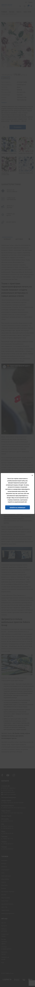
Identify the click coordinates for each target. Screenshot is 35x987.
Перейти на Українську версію (17, 508)
